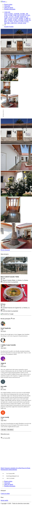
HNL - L (22, 18)
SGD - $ (18, 21)
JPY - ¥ (6, 20)
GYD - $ (17, 18)
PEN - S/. (7, 21)
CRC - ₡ (7, 17)
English (11, 26)
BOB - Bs (19, 13)
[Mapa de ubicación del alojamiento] (16, 454)
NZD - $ (22, 20)
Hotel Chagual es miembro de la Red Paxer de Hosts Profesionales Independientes (15, 468)
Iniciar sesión (4, 500)
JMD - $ (28, 18)
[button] (5, 25)
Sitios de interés (8, 7)
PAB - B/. (28, 20)
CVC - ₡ (13, 17)
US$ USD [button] (7, 12)
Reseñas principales (9, 9)
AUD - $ (6, 13)
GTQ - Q (11, 18)
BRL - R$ (25, 13)
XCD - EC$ (22, 23)
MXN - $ (11, 20)
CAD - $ (6, 15)
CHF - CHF (13, 15)
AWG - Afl (13, 13)
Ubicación (7, 6)
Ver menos (10, 429)
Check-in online (5, 493)
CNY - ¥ (24, 15)
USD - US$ (10, 23)
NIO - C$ (17, 20)
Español (6, 26)
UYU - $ (16, 23)
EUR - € (25, 17)
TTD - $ (23, 21)
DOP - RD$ (19, 17)
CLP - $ (19, 15)
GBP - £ (6, 18)
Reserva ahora (8, 4)
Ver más (3, 429)
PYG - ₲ (12, 21)
